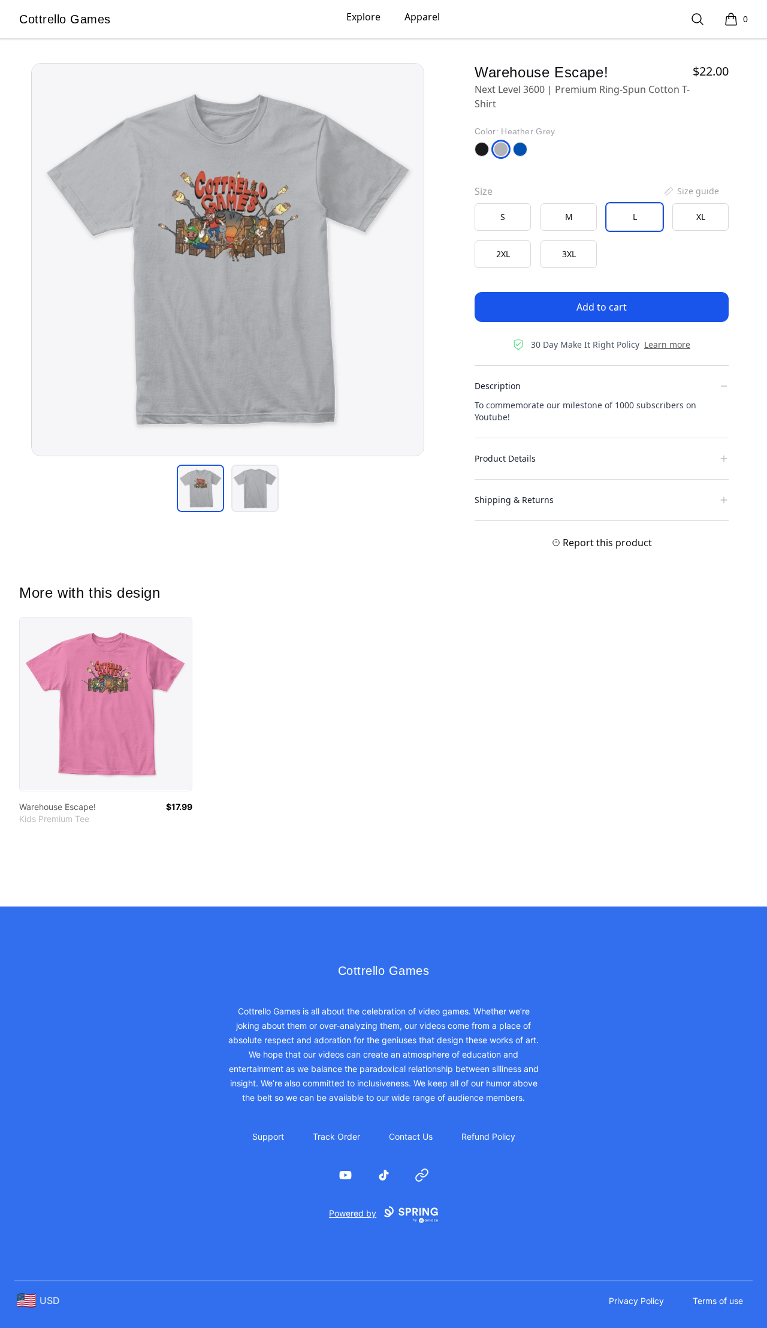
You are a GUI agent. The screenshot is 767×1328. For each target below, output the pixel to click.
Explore (363, 16)
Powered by (352, 1213)
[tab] (200, 488)
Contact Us (411, 1136)
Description (498, 386)
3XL (569, 254)
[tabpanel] (227, 259)
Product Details (505, 458)
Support (268, 1136)
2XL (503, 254)
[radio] (503, 217)
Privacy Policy (636, 1301)
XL (700, 216)
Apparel (422, 16)
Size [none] (484, 191)
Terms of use (718, 1301)
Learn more (667, 344)
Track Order (336, 1136)
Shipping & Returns (514, 499)
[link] (106, 704)
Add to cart (601, 307)
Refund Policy (488, 1136)
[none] (691, 191)
